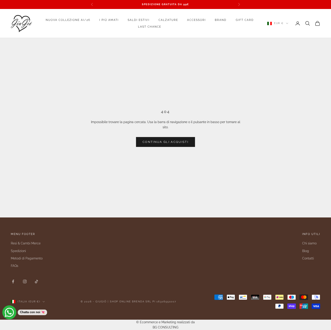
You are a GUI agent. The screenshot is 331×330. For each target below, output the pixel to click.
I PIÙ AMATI (109, 20)
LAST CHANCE (149, 26)
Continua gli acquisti (165, 142)
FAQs (14, 266)
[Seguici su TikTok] (36, 281)
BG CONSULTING (165, 327)
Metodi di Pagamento (27, 258)
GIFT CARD (245, 20)
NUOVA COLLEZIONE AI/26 (68, 20)
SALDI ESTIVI (138, 20)
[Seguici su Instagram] (25, 281)
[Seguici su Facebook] (13, 281)
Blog (305, 251)
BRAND (221, 20)
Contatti (308, 258)
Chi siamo (309, 243)
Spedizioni (18, 251)
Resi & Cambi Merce (26, 243)
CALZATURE (168, 20)
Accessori (196, 20)
